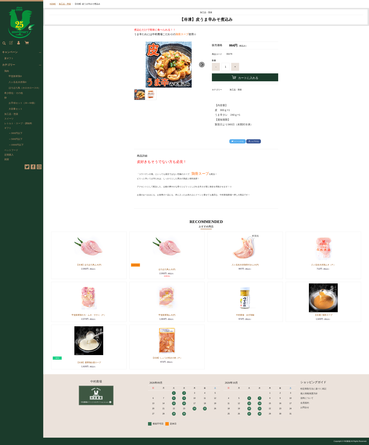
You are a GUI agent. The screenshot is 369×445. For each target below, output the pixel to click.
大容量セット (15, 109)
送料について (306, 398)
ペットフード (11, 150)
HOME (53, 4)
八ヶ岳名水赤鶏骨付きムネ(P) (245, 265)
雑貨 (6, 159)
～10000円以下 (16, 145)
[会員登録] (10, 43)
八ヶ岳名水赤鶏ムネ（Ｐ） (323, 265)
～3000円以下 (15, 133)
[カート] (26, 43)
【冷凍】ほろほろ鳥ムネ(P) (88, 265)
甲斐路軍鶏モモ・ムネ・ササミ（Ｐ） (89, 315)
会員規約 (304, 403)
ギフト (7, 128)
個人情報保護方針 (309, 393)
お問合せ (304, 407)
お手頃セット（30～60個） (22, 103)
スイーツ (9, 118)
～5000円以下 (15, 139)
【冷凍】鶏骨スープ (323, 315)
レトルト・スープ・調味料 (18, 123)
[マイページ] (18, 43)
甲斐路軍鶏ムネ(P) (167, 315)
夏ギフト (9, 58)
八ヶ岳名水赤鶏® (18, 82)
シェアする (254, 141)
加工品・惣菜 (11, 114)
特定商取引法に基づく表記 (313, 388)
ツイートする (238, 141)
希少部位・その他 (13, 93)
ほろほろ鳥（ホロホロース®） (24, 88)
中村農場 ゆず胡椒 (245, 315)
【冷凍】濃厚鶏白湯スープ (89, 362)
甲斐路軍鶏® (15, 76)
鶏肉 (6, 71)
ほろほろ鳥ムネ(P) (167, 269)
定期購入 (9, 155)
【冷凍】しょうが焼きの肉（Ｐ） (167, 358)
